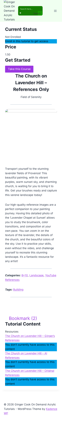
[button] (21, 318)
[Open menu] (55, 10)
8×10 (24, 275)
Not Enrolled (13, 37)
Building (18, 289)
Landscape (36, 275)
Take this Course (19, 69)
